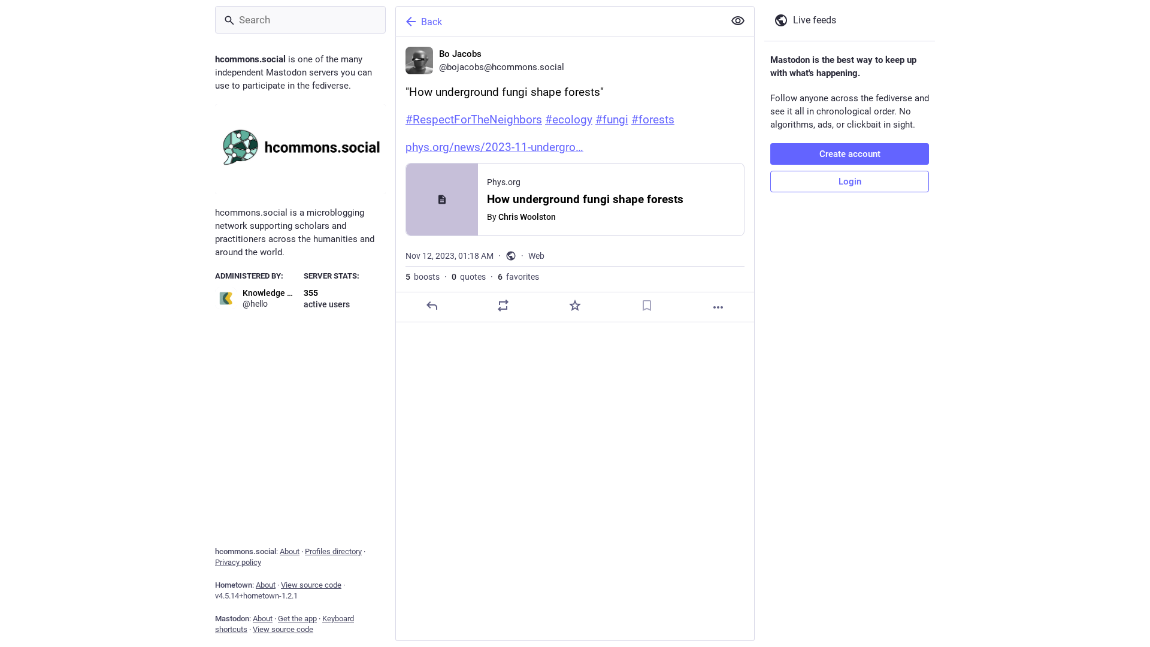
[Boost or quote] (503, 305)
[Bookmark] (647, 305)
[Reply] (432, 305)
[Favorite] (575, 305)
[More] (718, 307)
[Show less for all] (738, 21)
